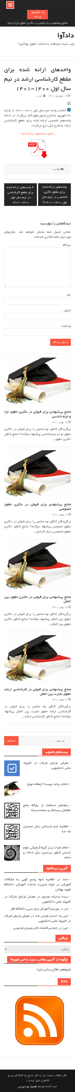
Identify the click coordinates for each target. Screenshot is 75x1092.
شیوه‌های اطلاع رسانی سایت (53, 969)
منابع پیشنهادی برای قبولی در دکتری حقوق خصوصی (37, 506)
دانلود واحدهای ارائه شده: (37, 133)
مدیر (39, 96)
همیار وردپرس (27, 1086)
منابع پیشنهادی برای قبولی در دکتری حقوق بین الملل (37, 599)
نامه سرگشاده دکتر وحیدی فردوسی (35, 927)
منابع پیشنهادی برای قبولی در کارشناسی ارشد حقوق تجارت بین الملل (37, 691)
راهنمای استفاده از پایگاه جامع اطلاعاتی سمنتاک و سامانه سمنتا (47, 808)
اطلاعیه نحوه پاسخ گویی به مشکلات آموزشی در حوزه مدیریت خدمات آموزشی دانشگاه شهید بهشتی (37, 884)
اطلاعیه (56, 169)
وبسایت (66, 325)
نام (68, 294)
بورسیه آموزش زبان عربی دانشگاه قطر (35, 908)
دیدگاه (67, 245)
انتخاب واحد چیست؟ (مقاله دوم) (47, 784)
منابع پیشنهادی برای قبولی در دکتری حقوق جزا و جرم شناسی (37, 414)
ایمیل (66, 310)
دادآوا (65, 35)
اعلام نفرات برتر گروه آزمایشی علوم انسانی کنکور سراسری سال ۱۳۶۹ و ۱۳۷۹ (47, 852)
